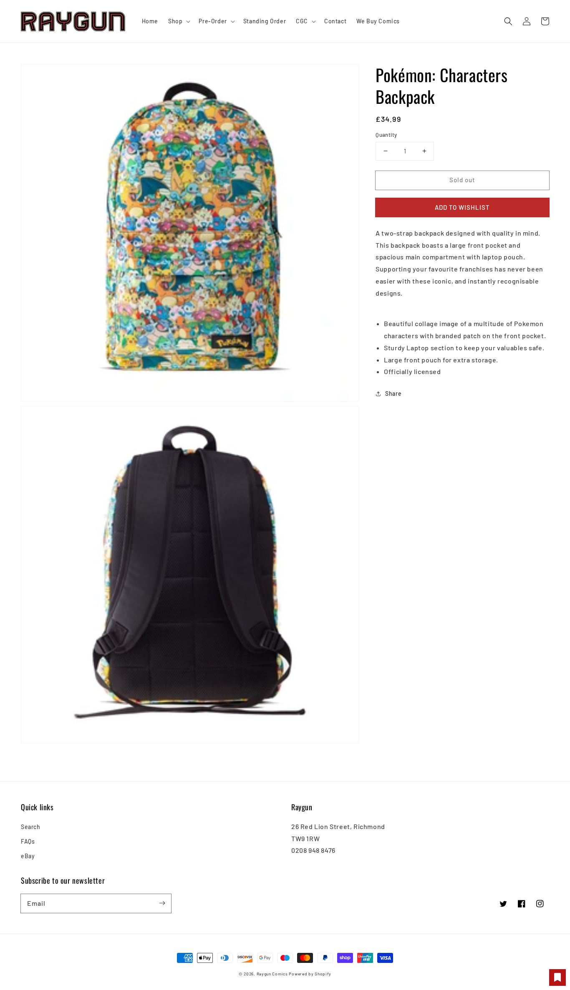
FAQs (28, 841)
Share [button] (393, 393)
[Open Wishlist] (557, 977)
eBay (28, 855)
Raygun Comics (272, 973)
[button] (508, 21)
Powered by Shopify (310, 973)
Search (30, 826)
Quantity (386, 134)
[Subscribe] (162, 903)
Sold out (462, 179)
